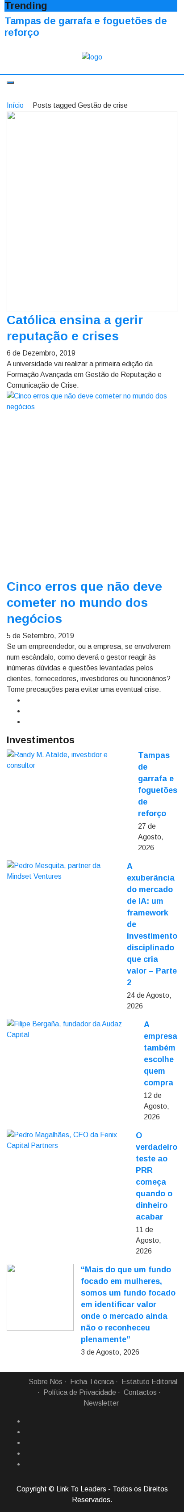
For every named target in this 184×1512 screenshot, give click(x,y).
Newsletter (101, 1403)
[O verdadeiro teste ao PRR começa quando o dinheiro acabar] (68, 1140)
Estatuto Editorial (149, 1381)
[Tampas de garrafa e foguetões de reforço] (69, 760)
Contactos (140, 1392)
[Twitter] (28, 1442)
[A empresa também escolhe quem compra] (72, 1029)
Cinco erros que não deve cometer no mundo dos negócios (84, 603)
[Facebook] (28, 1421)
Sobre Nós (46, 1381)
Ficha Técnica (92, 1381)
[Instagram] (28, 1453)
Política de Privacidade (79, 1392)
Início (15, 105)
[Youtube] (28, 1464)
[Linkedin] (28, 1432)
